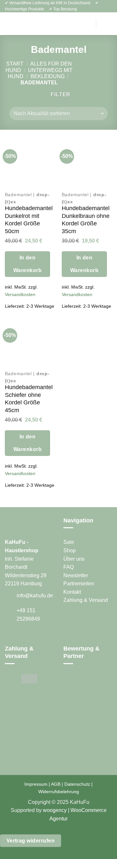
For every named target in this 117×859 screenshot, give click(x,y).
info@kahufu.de (35, 595)
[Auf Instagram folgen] (17, 637)
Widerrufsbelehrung (58, 791)
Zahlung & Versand (85, 600)
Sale (68, 542)
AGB (55, 784)
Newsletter (75, 575)
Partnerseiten (78, 583)
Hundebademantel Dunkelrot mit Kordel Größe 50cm (29, 219)
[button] (9, 24)
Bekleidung (48, 76)
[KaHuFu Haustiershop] (52, 23)
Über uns (73, 559)
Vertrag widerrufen (30, 840)
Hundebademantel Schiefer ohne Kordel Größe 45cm (29, 398)
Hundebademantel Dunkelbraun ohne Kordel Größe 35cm (86, 219)
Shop (69, 550)
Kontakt (72, 592)
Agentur (58, 818)
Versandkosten (20, 294)
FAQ (68, 567)
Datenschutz (77, 784)
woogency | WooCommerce (75, 810)
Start (14, 63)
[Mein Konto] (86, 23)
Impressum (35, 784)
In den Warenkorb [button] (27, 264)
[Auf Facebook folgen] (8, 637)
